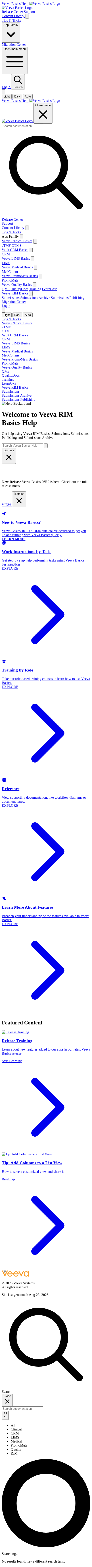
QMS (6, 289)
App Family (11, 25)
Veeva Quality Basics (17, 284)
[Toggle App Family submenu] (21, 236)
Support (29, 12)
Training (35, 289)
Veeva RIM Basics (15, 293)
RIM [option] (14, 1453)
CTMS (16, 245)
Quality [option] (16, 1449)
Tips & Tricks (11, 20)
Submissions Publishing (67, 298)
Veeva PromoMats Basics (20, 276)
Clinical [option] (16, 1429)
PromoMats (10, 280)
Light (7, 96)
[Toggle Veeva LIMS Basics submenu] (32, 258)
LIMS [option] (15, 1437)
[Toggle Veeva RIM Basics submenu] (31, 293)
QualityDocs (19, 289)
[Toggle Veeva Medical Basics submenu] (35, 267)
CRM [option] (15, 1433)
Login (6, 87)
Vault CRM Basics (15, 250)
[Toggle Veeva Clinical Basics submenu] (35, 241)
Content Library (13, 16)
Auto (28, 96)
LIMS (6, 263)
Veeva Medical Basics (17, 267)
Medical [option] (16, 1441)
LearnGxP (49, 289)
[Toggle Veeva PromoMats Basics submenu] (40, 276)
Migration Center (14, 44)
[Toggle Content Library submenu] (27, 228)
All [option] (13, 1425)
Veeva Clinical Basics (17, 241)
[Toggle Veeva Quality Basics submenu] (34, 284)
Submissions (10, 298)
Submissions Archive (35, 298)
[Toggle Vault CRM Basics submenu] (31, 250)
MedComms (10, 272)
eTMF (6, 245)
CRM (6, 254)
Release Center (13, 12)
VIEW (7, 505)
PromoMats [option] (19, 1445)
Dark (17, 96)
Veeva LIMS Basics (16, 258)
